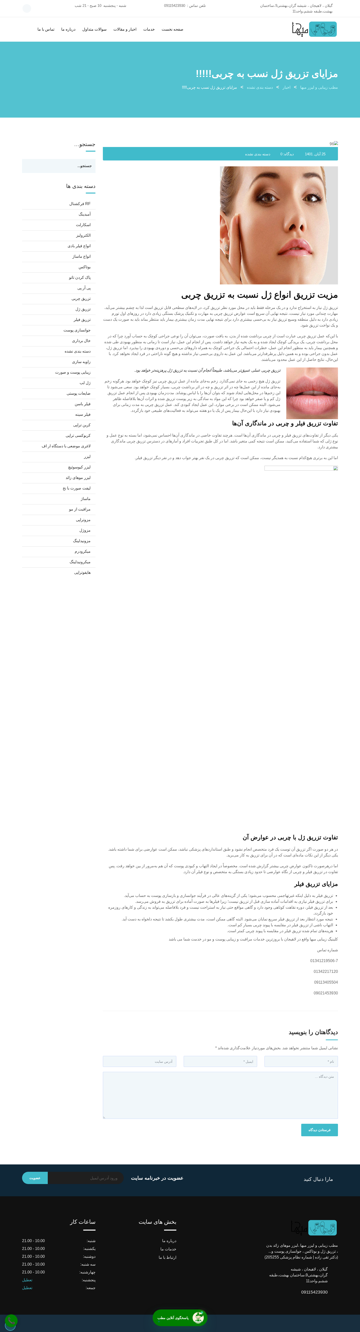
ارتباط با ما (167, 1257)
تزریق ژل (83, 309)
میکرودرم (83, 551)
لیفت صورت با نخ (77, 488)
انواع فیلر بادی (79, 246)
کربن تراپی (82, 425)
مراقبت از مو (80, 509)
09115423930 (174, 5)
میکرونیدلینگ (80, 562)
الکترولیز (83, 235)
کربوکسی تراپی (78, 435)
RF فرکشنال (80, 204)
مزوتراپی (83, 520)
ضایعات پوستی (79, 393)
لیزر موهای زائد (78, 478)
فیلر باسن (83, 404)
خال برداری (81, 341)
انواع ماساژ (81, 256)
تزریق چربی (81, 298)
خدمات (149, 29)
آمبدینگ (85, 214)
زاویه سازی (81, 362)
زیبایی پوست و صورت (73, 372)
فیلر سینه (83, 414)
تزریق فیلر (82, 320)
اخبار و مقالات (124, 29)
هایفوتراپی (82, 572)
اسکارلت (83, 225)
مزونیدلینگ (82, 541)
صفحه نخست (172, 29)
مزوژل (85, 530)
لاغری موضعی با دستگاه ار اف (66, 446)
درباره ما (68, 29)
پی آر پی (84, 288)
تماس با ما (45, 29)
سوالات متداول (94, 29)
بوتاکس (85, 267)
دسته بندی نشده (257, 154)
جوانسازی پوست (77, 330)
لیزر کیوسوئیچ (79, 467)
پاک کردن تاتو (80, 277)
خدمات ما (168, 1249)
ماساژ (86, 499)
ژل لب (85, 383)
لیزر (87, 456)
